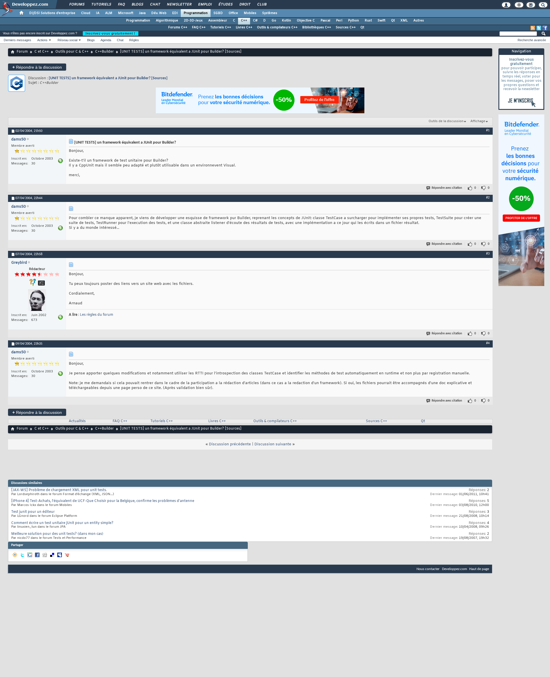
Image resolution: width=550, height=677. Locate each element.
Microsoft (125, 13)
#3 (488, 253)
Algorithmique (167, 21)
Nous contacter (428, 569)
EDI (175, 13)
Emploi (204, 4)
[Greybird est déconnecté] (37, 300)
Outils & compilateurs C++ (277, 27)
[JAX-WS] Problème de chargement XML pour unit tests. (59, 490)
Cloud (85, 13)
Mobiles (250, 13)
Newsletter (179, 4)
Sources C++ (346, 27)
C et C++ (41, 51)
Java (142, 13)
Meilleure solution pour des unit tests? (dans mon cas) (57, 534)
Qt (393, 21)
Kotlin (286, 21)
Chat (154, 4)
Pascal (325, 21)
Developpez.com (454, 569)
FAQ (121, 4)
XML (404, 21)
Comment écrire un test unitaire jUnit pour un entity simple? (62, 523)
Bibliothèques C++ (316, 27)
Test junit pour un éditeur (33, 512)
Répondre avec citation (447, 188)
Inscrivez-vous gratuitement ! (110, 33)
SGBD (218, 13)
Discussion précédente (230, 444)
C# (255, 21)
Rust (368, 21)
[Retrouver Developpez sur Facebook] (545, 28)
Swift (381, 21)
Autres (418, 21)
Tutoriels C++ (220, 27)
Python (353, 21)
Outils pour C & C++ (72, 51)
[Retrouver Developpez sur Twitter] (539, 28)
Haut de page (479, 569)
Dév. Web (158, 13)
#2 (488, 197)
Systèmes (269, 13)
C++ (244, 21)
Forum (22, 51)
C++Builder (104, 51)
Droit (245, 4)
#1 (488, 130)
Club (261, 4)
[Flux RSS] (533, 28)
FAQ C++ (199, 27)
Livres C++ (244, 27)
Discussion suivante (272, 444)
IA (97, 13)
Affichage (477, 121)
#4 (488, 343)
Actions (42, 40)
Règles (134, 40)
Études (225, 4)
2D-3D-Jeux (193, 21)
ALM (108, 13)
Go (274, 21)
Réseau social (67, 40)
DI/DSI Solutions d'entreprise (52, 13)
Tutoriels (101, 4)
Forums (76, 4)
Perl (339, 21)
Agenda (106, 40)
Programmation (196, 13)
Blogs (137, 4)
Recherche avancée (532, 40)
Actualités (77, 421)
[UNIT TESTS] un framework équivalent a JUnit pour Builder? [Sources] (108, 78)
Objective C (306, 21)
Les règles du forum (96, 315)
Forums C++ (177, 27)
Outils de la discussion (446, 121)
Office (233, 13)
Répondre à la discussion (37, 67)
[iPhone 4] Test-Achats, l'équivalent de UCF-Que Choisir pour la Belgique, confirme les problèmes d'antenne (102, 501)
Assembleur (217, 21)
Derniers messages (17, 40)
